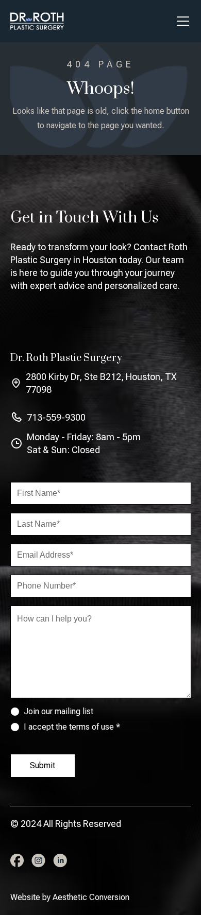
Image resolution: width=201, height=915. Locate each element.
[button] (181, 21)
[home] (37, 21)
